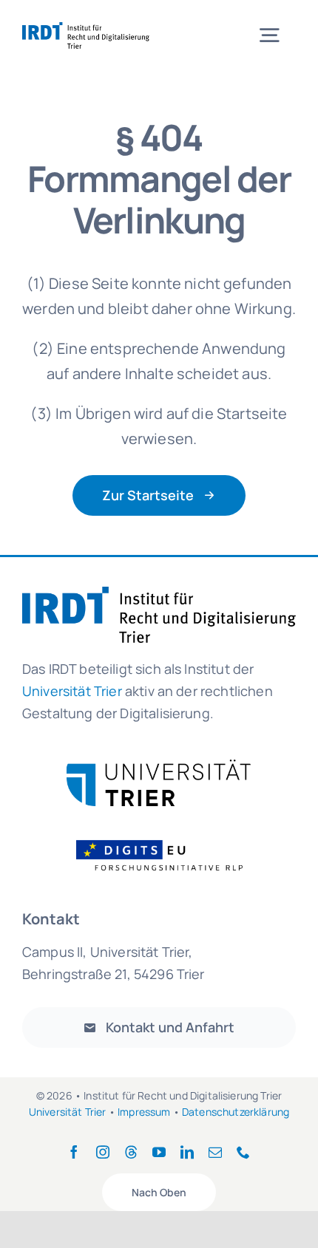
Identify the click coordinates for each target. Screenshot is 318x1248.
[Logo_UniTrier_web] (159, 767)
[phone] (243, 1152)
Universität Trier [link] (72, 691)
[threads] (131, 1152)
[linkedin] (187, 1152)
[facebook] (74, 1152)
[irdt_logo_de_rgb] (85, 29)
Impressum (144, 1112)
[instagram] (102, 1152)
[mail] (215, 1152)
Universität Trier (67, 1112)
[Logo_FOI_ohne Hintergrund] (168, 839)
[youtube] (159, 1152)
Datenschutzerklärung (235, 1112)
